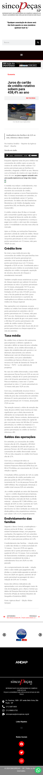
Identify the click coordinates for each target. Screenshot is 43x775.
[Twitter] (21, 752)
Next (4, 634)
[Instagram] (21, 761)
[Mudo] (29, 155)
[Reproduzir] (7, 155)
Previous (40, 634)
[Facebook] (21, 744)
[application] (21, 155)
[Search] (38, 42)
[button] (21, 55)
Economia (11, 74)
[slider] (34, 155)
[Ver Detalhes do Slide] (21, 64)
